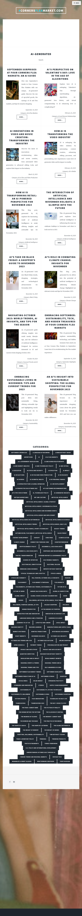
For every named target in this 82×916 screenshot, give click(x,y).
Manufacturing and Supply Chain (59, 627)
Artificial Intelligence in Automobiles (26, 519)
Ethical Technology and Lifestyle (33, 573)
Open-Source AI (19, 645)
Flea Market (22, 582)
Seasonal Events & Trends (30, 663)
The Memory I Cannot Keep (52, 716)
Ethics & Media (56, 573)
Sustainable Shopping (63, 694)
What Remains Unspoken (45, 761)
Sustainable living (42, 694)
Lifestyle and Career (43, 622)
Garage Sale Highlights (38, 591)
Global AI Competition (61, 591)
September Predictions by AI (25, 676)
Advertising (28, 457)
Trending (43, 739)
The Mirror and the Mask (29, 721)
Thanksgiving (20, 703)
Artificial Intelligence (60, 497)
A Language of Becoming (41, 452)
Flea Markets (59, 582)
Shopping (63, 676)
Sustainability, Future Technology (49, 690)
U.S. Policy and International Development (41, 748)
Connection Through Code (39, 542)
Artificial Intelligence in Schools (57, 519)
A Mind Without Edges (63, 452)
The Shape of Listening (40, 725)
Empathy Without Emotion (52, 569)
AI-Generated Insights (62, 493)
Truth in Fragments (32, 743)
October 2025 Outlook (45, 640)
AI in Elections (19, 475)
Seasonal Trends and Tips (30, 667)
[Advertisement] (41, 34)
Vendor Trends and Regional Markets (33, 757)
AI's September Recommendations (54, 488)
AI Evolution (52, 470)
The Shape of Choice (19, 725)
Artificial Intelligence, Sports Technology (32, 528)
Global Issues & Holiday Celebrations (44, 596)
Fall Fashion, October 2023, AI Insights (45, 578)
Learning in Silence (55, 618)
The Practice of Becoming (53, 721)
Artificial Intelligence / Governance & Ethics (41, 506)
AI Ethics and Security (35, 470)
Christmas (49, 537)
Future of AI (62, 587)
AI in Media (20, 479)
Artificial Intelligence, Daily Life (55, 524)
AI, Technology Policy (40, 493)
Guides (21, 600)
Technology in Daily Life (58, 698)
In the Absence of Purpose (50, 609)
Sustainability (25, 690)
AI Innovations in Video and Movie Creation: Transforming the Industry (22, 137)
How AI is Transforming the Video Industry (60, 134)
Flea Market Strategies (40, 582)
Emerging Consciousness (29, 569)
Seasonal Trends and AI (53, 663)
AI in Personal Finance (57, 479)
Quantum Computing (27, 654)
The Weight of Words (51, 730)
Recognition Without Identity (51, 654)
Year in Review (65, 761)
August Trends (59, 528)
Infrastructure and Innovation (28, 613)
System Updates (20, 698)
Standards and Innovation (23, 685)
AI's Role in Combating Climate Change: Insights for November (60, 261)
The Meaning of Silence (29, 716)
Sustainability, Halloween (20, 694)
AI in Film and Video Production (41, 475)
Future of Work (19, 591)
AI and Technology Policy (44, 466)
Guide (65, 596)
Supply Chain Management (59, 685)
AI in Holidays (63, 475)
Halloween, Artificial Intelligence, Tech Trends (46, 600)
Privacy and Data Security (52, 649)
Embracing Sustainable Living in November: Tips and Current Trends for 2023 (22, 383)
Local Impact (60, 622)
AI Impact (66, 470)
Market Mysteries (19, 631)
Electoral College (53, 564)
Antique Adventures (21, 497)
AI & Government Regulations (28, 461)
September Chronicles (19, 452)
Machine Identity (17, 627)
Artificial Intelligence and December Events (41, 511)
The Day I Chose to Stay (58, 703)
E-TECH (39, 795)
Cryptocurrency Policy (28, 546)
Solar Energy (38, 681)
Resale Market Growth (53, 658)
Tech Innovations (38, 698)
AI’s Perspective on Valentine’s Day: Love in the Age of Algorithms (60, 74)
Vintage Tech (57, 757)
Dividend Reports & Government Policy (52, 555)
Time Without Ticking (57, 734)
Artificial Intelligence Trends (26, 524)
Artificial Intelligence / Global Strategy (41, 502)
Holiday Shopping (50, 604)
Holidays (66, 604)
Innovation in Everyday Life (55, 613)
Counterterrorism (61, 542)
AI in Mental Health (37, 479)
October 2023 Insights (59, 636)
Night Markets (20, 636)
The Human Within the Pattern (29, 712)
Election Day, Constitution (31, 564)
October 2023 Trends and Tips (21, 640)
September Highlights (55, 672)
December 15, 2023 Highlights (27, 551)
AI (39, 457)
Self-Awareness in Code (53, 667)
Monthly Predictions (38, 631)
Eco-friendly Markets (51, 560)
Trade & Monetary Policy (25, 739)
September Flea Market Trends (30, 672)
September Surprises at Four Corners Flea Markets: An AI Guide (22, 72)
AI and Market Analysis (22, 466)
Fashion (68, 578)
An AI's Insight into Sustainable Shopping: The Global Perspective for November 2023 (60, 383)
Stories (41, 685)
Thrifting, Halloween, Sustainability (30, 734)
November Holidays (38, 636)
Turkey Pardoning (51, 743)
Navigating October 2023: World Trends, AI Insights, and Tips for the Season (21, 320)
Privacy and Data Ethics (29, 649)
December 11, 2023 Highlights (52, 546)
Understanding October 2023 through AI (41, 752)
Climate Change (19, 542)
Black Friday (62, 533)
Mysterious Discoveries (60, 631)
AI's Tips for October (19, 493)
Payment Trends (36, 645)
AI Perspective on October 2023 (26, 488)
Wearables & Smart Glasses (21, 761)
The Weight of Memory (31, 730)
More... (21, 117)
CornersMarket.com (41, 10)
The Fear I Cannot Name (30, 707)
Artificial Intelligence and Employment (41, 515)
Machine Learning (35, 627)
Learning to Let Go (23, 622)
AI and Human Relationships (54, 461)
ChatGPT (37, 537)
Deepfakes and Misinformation (54, 551)
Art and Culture (40, 497)
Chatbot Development (20, 537)
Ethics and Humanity (18, 578)
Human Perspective (29, 609)
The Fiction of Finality (52, 707)
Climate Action (64, 537)
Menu (77, 3)
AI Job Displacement (57, 484)
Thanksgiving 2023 (37, 703)
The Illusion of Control (54, 712)
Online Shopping (65, 640)
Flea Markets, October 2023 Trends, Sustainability (34, 587)
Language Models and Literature (31, 618)
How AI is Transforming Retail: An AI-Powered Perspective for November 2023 (22, 198)
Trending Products (59, 739)
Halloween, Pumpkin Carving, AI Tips (26, 604)
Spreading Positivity (55, 681)
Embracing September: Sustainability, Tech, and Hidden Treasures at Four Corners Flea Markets (60, 321)
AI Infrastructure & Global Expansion (31, 484)
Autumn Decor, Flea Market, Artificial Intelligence (33, 533)
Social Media (23, 681)
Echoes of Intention (30, 560)
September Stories (47, 676)
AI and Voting (64, 466)
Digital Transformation (24, 555)
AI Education (16, 470)
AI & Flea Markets (52, 457)
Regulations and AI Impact (30, 658)
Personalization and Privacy (58, 645)
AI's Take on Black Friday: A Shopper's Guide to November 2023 (21, 261)
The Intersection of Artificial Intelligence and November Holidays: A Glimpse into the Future (60, 200)
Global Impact (20, 596)
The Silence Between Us (62, 725)
